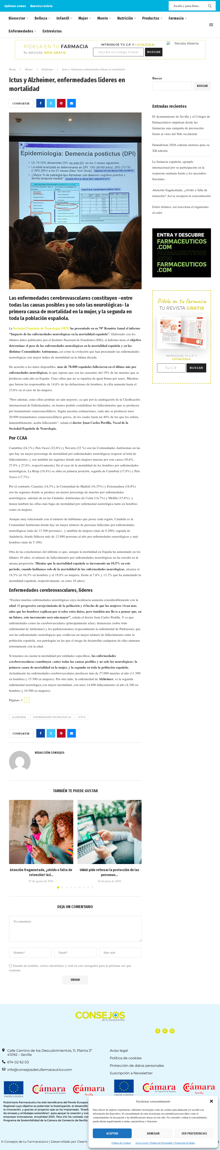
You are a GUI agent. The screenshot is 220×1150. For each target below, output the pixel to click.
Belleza (41, 18)
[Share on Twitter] (51, 103)
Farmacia (176, 18)
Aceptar (112, 1133)
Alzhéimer (47, 69)
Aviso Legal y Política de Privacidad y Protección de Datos (165, 1142)
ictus (81, 717)
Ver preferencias (194, 1133)
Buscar (157, 78)
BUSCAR (153, 52)
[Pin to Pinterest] (61, 103)
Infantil (63, 18)
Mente (102, 18)
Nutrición (125, 18)
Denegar (153, 1133)
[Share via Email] (71, 103)
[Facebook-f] (157, 1031)
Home (12, 69)
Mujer (83, 18)
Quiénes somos (15, 6)
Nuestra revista (41, 6)
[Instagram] (172, 1031)
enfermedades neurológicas (52, 717)
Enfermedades (21, 31)
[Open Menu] (211, 25)
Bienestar (17, 18)
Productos (150, 18)
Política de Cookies (121, 1142)
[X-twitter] (164, 1031)
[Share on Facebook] (40, 103)
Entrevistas (52, 31)
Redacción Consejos (49, 753)
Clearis (82, 1142)
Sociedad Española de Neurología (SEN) (41, 328)
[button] (211, 1101)
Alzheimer (19, 717)
